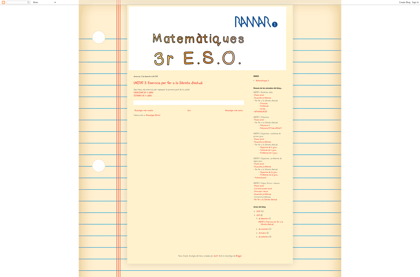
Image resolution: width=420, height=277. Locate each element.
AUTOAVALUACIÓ (260, 111)
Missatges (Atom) (153, 115)
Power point (259, 95)
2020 (258, 211)
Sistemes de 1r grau (268, 150)
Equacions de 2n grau (268, 172)
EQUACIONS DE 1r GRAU (143, 92)
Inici (189, 110)
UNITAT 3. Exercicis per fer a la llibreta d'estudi (168, 82)
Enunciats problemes (262, 97)
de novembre (264, 229)
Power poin (258, 139)
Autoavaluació (260, 177)
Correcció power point (263, 188)
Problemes (264, 106)
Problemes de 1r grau (268, 153)
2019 (258, 215)
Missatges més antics (234, 110)
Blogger (239, 256)
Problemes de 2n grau (269, 174)
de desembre (264, 218)
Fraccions (264, 103)
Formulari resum (261, 191)
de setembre (264, 236)
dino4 (216, 256)
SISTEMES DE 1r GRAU (143, 95)
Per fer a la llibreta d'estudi (265, 199)
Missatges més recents (144, 110)
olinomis (264, 125)
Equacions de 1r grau (268, 147)
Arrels (262, 108)
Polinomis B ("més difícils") (271, 128)
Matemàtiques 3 (262, 80)
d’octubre (263, 233)
